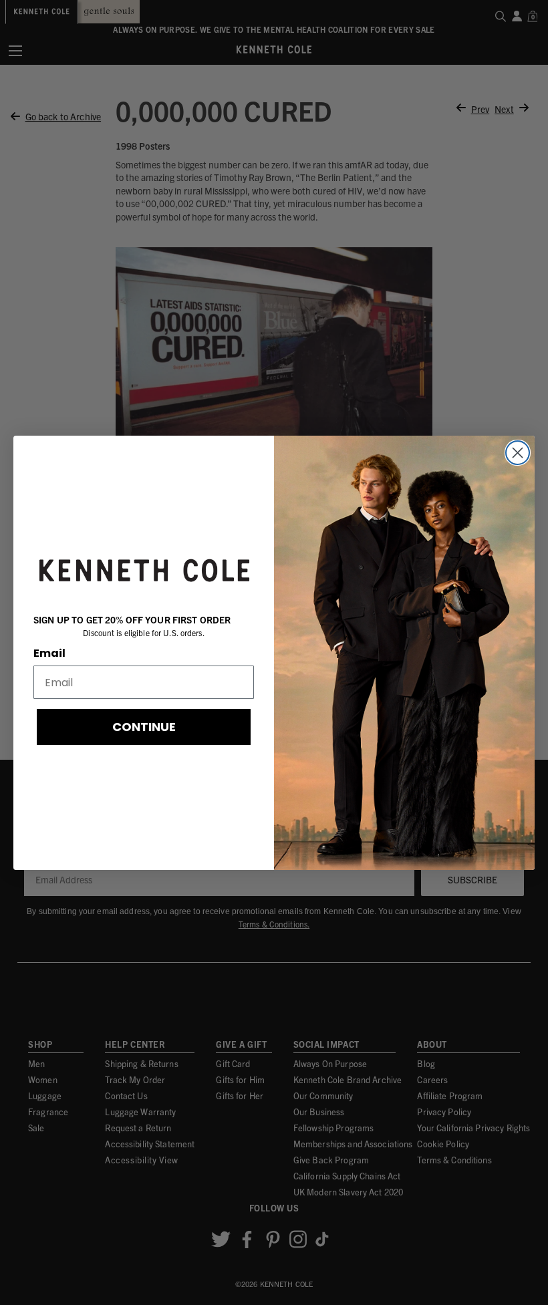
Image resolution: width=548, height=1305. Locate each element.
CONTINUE (144, 726)
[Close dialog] (517, 452)
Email (49, 653)
